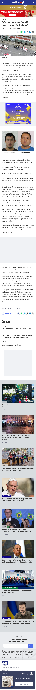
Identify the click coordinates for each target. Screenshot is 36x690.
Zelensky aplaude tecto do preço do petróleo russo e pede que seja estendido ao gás (18, 622)
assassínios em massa (14, 308)
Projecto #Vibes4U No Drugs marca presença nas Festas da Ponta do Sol (18, 469)
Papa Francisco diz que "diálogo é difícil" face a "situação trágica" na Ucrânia (18, 499)
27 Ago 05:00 (5, 534)
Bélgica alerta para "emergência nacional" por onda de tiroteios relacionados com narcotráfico (17, 336)
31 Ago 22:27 (5, 595)
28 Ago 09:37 (5, 442)
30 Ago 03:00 (5, 565)
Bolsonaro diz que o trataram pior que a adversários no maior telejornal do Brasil (16, 530)
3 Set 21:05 (4, 473)
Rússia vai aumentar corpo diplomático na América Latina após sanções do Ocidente (17, 561)
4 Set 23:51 (4, 410)
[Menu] (2, 2)
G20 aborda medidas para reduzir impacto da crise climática (17, 591)
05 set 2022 (15, 29)
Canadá (4, 308)
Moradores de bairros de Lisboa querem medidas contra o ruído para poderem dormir (16, 437)
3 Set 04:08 (4, 626)
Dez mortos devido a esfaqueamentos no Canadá (16, 405)
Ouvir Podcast (24, 684)
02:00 (3, 503)
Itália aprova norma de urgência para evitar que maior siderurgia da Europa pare (16, 345)
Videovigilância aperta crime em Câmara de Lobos (17, 329)
